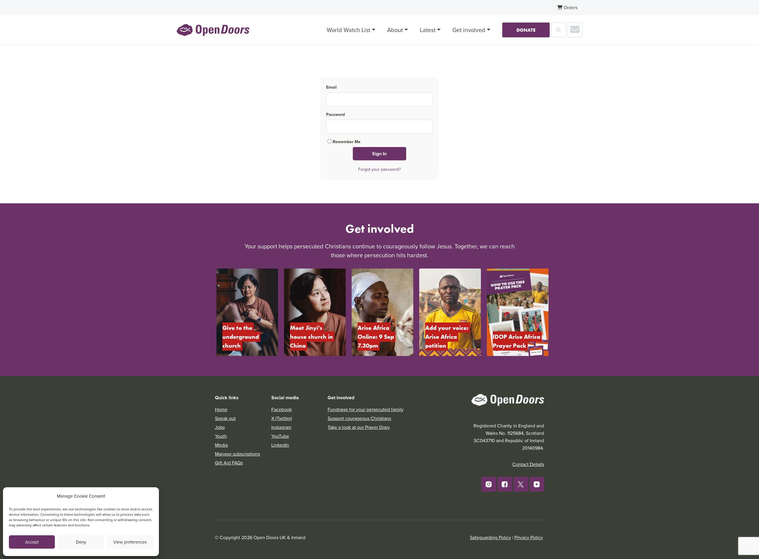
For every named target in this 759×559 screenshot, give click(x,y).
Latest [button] (428, 29)
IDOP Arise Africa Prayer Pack (517, 341)
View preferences (130, 542)
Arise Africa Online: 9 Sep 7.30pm (377, 336)
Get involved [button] (468, 29)
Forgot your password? (379, 169)
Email (331, 87)
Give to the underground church (241, 336)
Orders (570, 7)
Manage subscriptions (237, 454)
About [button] (395, 29)
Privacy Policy (528, 537)
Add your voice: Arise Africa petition (447, 336)
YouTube (280, 436)
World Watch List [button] (348, 29)
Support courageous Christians (359, 418)
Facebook (281, 409)
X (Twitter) (281, 418)
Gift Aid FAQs (229, 462)
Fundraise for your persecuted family (366, 409)
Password (335, 114)
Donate (525, 30)
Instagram (281, 427)
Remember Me (346, 142)
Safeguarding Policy (490, 537)
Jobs (220, 427)
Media (221, 445)
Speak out (225, 418)
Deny (81, 542)
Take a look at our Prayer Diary (359, 427)
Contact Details (528, 464)
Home (221, 409)
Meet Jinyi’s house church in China (312, 336)
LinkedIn (280, 445)
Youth (221, 436)
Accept (32, 542)
